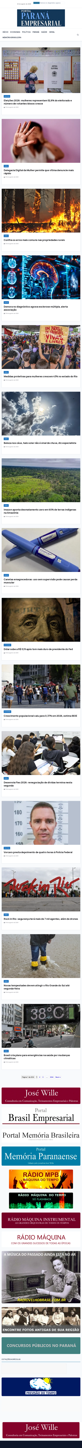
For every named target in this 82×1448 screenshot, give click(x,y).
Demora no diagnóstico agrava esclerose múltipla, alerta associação (36, 308)
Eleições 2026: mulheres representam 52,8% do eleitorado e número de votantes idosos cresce (38, 102)
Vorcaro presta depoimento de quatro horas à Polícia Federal (38, 852)
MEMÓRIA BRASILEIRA (12, 37)
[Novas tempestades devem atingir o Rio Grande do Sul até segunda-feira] (41, 956)
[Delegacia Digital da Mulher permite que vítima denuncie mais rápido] (41, 141)
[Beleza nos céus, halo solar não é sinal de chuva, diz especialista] (41, 414)
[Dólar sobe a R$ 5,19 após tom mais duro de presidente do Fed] (41, 620)
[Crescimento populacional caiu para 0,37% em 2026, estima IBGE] (41, 686)
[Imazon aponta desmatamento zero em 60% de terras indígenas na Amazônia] (41, 480)
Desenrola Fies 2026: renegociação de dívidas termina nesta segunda (38, 784)
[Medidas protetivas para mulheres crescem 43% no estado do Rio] (41, 347)
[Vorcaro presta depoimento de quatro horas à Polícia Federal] (41, 823)
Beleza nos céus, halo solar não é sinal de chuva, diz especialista (40, 443)
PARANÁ (36, 32)
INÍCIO (5, 32)
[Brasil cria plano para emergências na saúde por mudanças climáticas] (41, 1026)
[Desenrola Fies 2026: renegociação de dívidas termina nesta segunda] (41, 753)
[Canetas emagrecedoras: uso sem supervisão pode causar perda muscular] (41, 550)
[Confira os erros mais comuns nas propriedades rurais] (41, 211)
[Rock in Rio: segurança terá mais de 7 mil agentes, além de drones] (41, 889)
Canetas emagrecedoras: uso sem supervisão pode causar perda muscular (40, 581)
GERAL (52, 32)
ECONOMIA (15, 32)
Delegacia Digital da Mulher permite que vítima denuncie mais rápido (39, 171)
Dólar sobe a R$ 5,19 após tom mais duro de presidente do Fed (38, 649)
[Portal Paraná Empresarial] (41, 17)
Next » (58, 1077)
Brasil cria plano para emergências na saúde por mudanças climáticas (37, 1056)
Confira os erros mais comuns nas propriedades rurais (34, 240)
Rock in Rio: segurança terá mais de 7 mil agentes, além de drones (41, 918)
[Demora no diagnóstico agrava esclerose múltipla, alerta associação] (41, 277)
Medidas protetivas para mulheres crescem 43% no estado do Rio (41, 376)
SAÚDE (44, 32)
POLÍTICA (26, 32)
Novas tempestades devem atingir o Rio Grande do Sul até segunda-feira (37, 987)
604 (51, 1077)
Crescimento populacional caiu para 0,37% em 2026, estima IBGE (40, 715)
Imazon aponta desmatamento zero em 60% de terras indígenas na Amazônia (40, 511)
